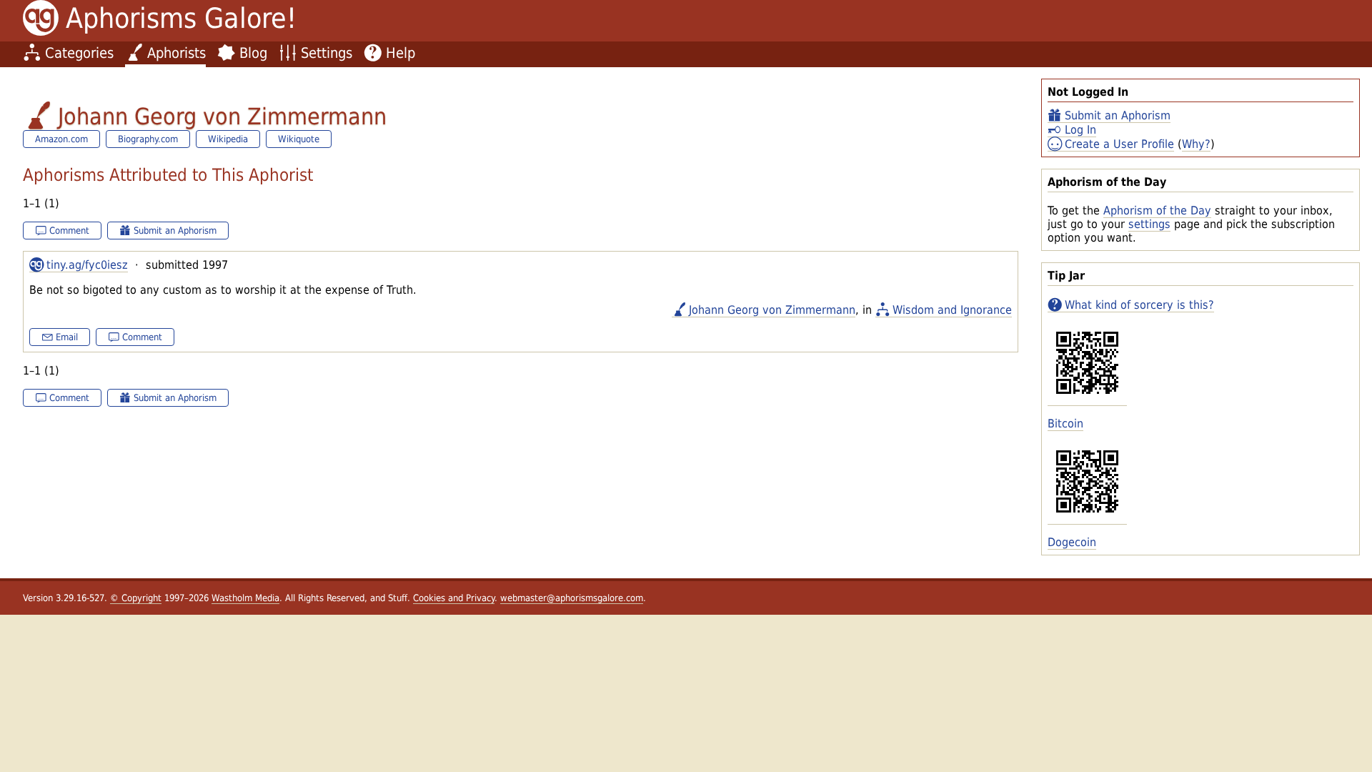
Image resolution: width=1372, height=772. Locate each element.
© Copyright (135, 598)
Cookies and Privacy (453, 598)
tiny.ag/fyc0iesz (87, 265)
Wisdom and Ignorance (952, 310)
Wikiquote (298, 139)
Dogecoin (1072, 542)
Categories (79, 52)
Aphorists (176, 52)
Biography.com (148, 139)
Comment (69, 230)
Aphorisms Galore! (181, 18)
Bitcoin (1065, 423)
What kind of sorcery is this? (1139, 305)
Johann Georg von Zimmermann (772, 310)
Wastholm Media (245, 598)
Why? (1196, 144)
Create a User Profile (1119, 144)
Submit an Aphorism (1117, 115)
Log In (1080, 130)
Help (400, 52)
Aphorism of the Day (1157, 210)
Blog (253, 52)
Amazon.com (61, 139)
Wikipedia (228, 139)
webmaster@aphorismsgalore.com (571, 598)
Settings (326, 52)
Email (67, 337)
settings (1149, 224)
